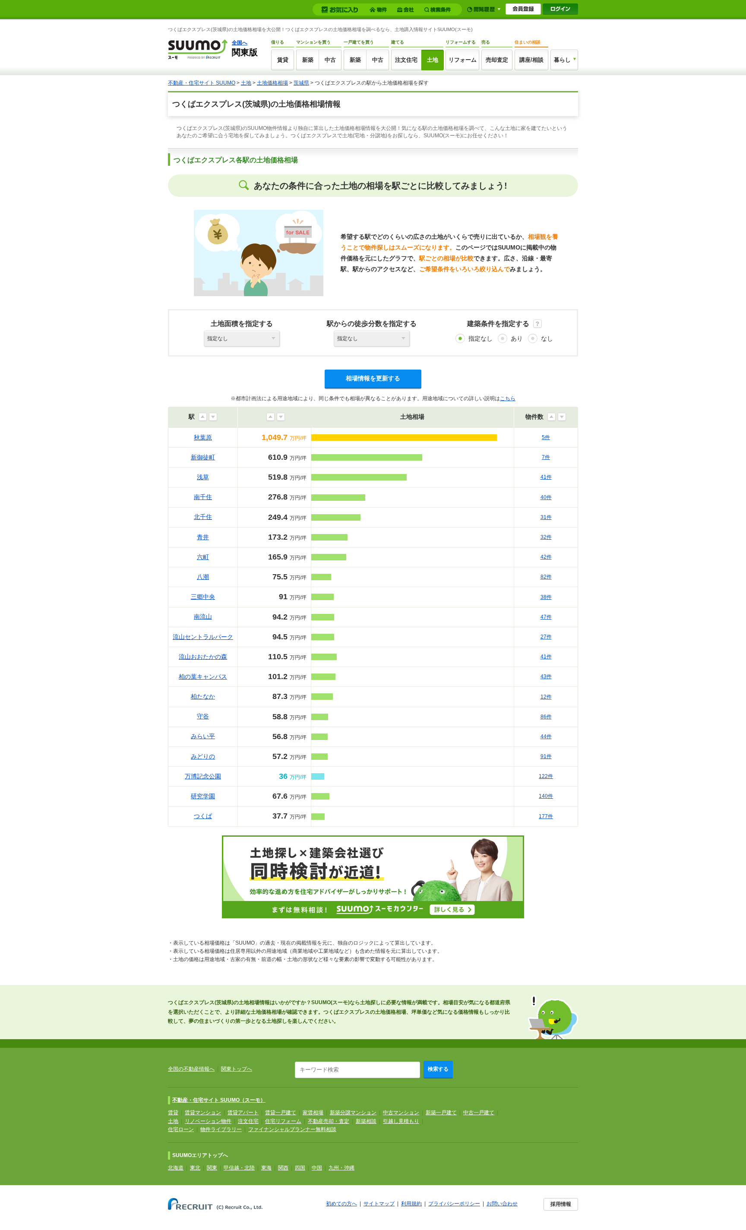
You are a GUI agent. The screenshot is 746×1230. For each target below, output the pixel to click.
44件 (546, 737)
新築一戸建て (441, 1113)
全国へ (239, 43)
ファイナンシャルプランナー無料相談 (292, 1129)
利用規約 (411, 1204)
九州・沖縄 (341, 1168)
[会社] (407, 9)
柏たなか (203, 696)
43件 (546, 676)
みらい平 (203, 736)
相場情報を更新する (373, 378)
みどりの (203, 756)
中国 (317, 1168)
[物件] (379, 9)
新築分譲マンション (353, 1113)
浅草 (203, 477)
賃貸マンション (203, 1113)
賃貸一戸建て (280, 1113)
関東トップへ (236, 1069)
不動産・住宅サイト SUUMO (201, 83)
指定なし (480, 338)
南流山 (203, 616)
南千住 (203, 496)
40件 (546, 497)
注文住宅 (406, 60)
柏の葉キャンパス (203, 676)
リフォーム (463, 60)
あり (517, 338)
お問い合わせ (502, 1204)
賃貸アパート (243, 1113)
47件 (546, 617)
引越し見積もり (401, 1121)
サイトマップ (379, 1204)
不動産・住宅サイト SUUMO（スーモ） (219, 1100)
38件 (546, 597)
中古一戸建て (478, 1113)
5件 (546, 437)
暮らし (562, 60)
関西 (283, 1168)
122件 (546, 776)
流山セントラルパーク (203, 636)
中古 (330, 60)
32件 (546, 537)
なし (547, 338)
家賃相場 (313, 1113)
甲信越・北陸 (239, 1168)
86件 (546, 717)
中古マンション (401, 1113)
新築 (307, 60)
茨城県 (301, 83)
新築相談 (366, 1121)
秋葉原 (203, 437)
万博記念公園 (203, 776)
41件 (546, 477)
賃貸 (282, 60)
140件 (546, 796)
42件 (546, 557)
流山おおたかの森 (203, 656)
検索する (438, 1069)
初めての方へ (341, 1204)
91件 (546, 756)
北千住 (203, 516)
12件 (546, 697)
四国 (300, 1168)
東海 (266, 1168)
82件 (546, 577)
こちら (507, 398)
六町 (203, 556)
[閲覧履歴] (483, 9)
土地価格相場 (272, 83)
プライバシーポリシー (454, 1204)
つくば (203, 816)
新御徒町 (203, 457)
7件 (546, 457)
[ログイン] (560, 9)
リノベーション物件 (208, 1121)
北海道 (175, 1168)
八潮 (203, 576)
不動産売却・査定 (328, 1121)
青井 (203, 537)
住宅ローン (181, 1129)
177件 (546, 816)
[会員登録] (523, 9)
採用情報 (560, 1204)
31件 (546, 517)
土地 (432, 60)
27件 (546, 637)
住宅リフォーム (283, 1121)
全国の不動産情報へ (191, 1069)
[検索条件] (438, 9)
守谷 (203, 716)
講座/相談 (531, 60)
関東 (212, 1168)
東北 (195, 1168)
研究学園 (203, 796)
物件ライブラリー (221, 1129)
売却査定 (497, 60)
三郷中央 (203, 596)
